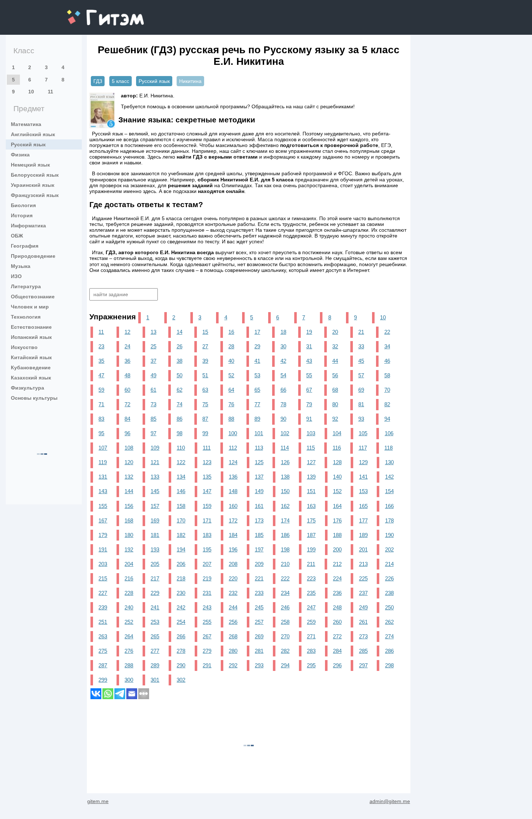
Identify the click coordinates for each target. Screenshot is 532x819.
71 (101, 404)
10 (31, 91)
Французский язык (35, 195)
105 (363, 433)
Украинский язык (32, 185)
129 (363, 462)
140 (337, 477)
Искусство (24, 347)
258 (285, 622)
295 (311, 665)
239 (102, 607)
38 (179, 361)
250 (389, 607)
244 (233, 607)
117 (363, 448)
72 (127, 404)
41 (257, 361)
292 (233, 665)
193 (155, 549)
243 (207, 607)
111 (207, 448)
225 (363, 578)
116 (337, 448)
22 (387, 332)
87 (205, 419)
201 (363, 549)
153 (363, 491)
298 (389, 665)
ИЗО (16, 276)
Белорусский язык (35, 175)
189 (363, 535)
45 (361, 361)
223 (311, 578)
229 (155, 593)
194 (181, 549)
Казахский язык (31, 378)
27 (205, 346)
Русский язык (28, 144)
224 (337, 578)
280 (233, 651)
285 (363, 651)
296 (337, 665)
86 (179, 419)
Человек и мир (30, 307)
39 (205, 361)
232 (233, 593)
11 (50, 91)
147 (207, 491)
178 (389, 520)
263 (102, 636)
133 (155, 477)
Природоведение (33, 256)
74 (179, 404)
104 (337, 433)
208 (233, 564)
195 (207, 549)
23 (101, 346)
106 (389, 433)
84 (127, 419)
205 (155, 564)
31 (309, 346)
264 (128, 636)
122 (181, 462)
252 (128, 622)
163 (311, 506)
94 (387, 419)
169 (155, 520)
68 (335, 390)
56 (335, 375)
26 (179, 346)
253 (155, 622)
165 (363, 506)
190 (389, 535)
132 (128, 477)
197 (259, 549)
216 (128, 578)
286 (389, 651)
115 (311, 448)
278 (181, 651)
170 (181, 520)
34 (387, 346)
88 (231, 419)
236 (337, 593)
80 (335, 404)
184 (233, 535)
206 (181, 564)
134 (181, 477)
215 (102, 578)
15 (205, 332)
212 (337, 564)
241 (155, 607)
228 (128, 593)
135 (207, 477)
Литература (26, 286)
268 (233, 636)
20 (335, 332)
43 (309, 361)
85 (153, 419)
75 (205, 404)
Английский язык (33, 134)
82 (387, 404)
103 (311, 433)
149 (259, 491)
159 (207, 506)
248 (337, 607)
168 (128, 520)
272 (337, 636)
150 (285, 491)
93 (361, 419)
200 (337, 549)
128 (337, 462)
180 (128, 535)
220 (233, 578)
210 (285, 564)
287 (102, 665)
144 (128, 491)
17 (257, 332)
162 (285, 506)
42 (283, 361)
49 (153, 375)
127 (311, 462)
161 (259, 506)
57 (361, 375)
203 (102, 564)
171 (207, 520)
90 (283, 419)
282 (285, 651)
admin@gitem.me (390, 801)
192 (128, 549)
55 (309, 375)
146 (181, 491)
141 (363, 477)
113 (259, 448)
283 (311, 651)
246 (285, 607)
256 (233, 622)
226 (389, 578)
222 (285, 578)
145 (155, 491)
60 (127, 390)
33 (361, 346)
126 (285, 462)
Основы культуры (34, 398)
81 (361, 404)
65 (257, 390)
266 (181, 636)
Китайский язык (31, 357)
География (24, 246)
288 (128, 665)
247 (311, 607)
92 (335, 419)
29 (257, 346)
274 (389, 636)
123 (207, 462)
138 (285, 477)
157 (155, 506)
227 (102, 593)
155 (102, 506)
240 (128, 607)
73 (153, 404)
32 (335, 346)
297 (363, 665)
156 (128, 506)
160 (233, 506)
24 (127, 346)
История (22, 215)
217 (155, 578)
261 (363, 622)
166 (389, 506)
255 (207, 622)
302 (181, 680)
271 (311, 636)
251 (102, 622)
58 (387, 375)
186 (285, 535)
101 (258, 433)
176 (337, 520)
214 (389, 564)
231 (207, 593)
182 (181, 535)
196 (233, 549)
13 (153, 332)
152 (337, 491)
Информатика (28, 225)
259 (311, 622)
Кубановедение (31, 367)
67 (309, 390)
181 (155, 535)
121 (155, 462)
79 (309, 404)
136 (233, 477)
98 (179, 433)
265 (155, 636)
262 (389, 622)
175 (311, 520)
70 (387, 390)
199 (311, 549)
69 (361, 390)
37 (153, 361)
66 (283, 390)
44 (335, 361)
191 (102, 549)
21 (361, 332)
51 (205, 375)
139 (311, 477)
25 (153, 346)
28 (231, 346)
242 (181, 607)
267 (207, 636)
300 (128, 680)
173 (259, 520)
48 (127, 375)
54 (283, 375)
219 (207, 578)
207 (207, 564)
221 (259, 578)
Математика (26, 124)
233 (259, 593)
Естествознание (31, 327)
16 (231, 332)
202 (389, 549)
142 (389, 477)
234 (285, 593)
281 (259, 651)
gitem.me (86, 12)
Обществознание (33, 296)
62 (179, 390)
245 (259, 607)
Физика (20, 155)
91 (309, 419)
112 (233, 448)
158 (181, 506)
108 (128, 448)
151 (311, 491)
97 (153, 433)
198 (285, 549)
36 (127, 361)
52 (231, 375)
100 (232, 433)
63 (205, 390)
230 (181, 593)
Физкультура (27, 388)
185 (259, 535)
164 (337, 506)
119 (102, 462)
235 (311, 593)
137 (259, 477)
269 (259, 636)
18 (283, 332)
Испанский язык (31, 337)
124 (233, 462)
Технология (26, 317)
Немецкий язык (30, 165)
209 (259, 564)
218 (181, 578)
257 (259, 622)
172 (233, 520)
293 (259, 665)
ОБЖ (17, 236)
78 (283, 404)
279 (207, 651)
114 (284, 448)
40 (231, 361)
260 (337, 622)
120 (128, 462)
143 (102, 491)
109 (155, 448)
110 (181, 448)
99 (205, 433)
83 (101, 419)
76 (231, 404)
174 (285, 520)
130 (389, 462)
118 (388, 448)
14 (179, 332)
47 (101, 375)
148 (233, 491)
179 (102, 535)
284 (337, 651)
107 (102, 448)
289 (155, 665)
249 (363, 607)
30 (283, 346)
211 (311, 564)
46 (387, 361)
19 (309, 332)
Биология (23, 205)
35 (101, 361)
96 (127, 433)
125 (259, 462)
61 (153, 390)
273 (363, 636)
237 (363, 593)
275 (102, 651)
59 (101, 390)
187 (311, 535)
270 (285, 636)
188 (337, 535)
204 (128, 564)
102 (284, 433)
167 (102, 520)
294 (285, 665)
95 (101, 433)
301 (155, 680)
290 (181, 665)
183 (207, 535)
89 (257, 419)
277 (155, 651)
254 (181, 622)
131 (102, 477)
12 (127, 332)
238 (389, 593)
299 (102, 680)
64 (231, 390)
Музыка (20, 266)
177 (363, 520)
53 (257, 375)
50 (179, 375)
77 (257, 404)
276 (128, 651)
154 (389, 491)
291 (207, 665)
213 (363, 564)
